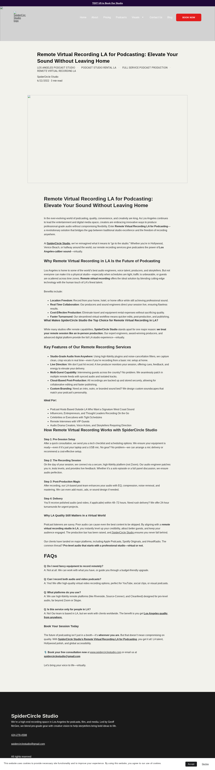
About (94, 17)
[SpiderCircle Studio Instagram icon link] (183, 722)
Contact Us (156, 17)
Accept (191, 764)
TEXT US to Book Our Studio (107, 3)
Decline (205, 764)
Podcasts (121, 17)
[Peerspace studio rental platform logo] (161, 722)
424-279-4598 (19, 735)
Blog (169, 17)
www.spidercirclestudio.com (105, 652)
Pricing (107, 17)
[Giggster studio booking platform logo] (172, 722)
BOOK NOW (188, 17)
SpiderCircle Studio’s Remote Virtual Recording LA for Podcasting (97, 639)
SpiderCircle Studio (58, 243)
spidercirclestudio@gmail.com (62, 656)
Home (83, 17)
